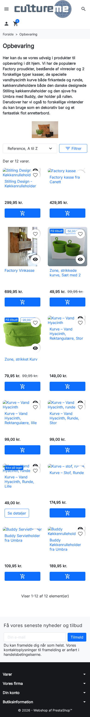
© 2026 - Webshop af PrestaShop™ (45, 710)
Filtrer (73, 148)
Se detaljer (17, 513)
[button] (83, 8)
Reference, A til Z (30, 148)
